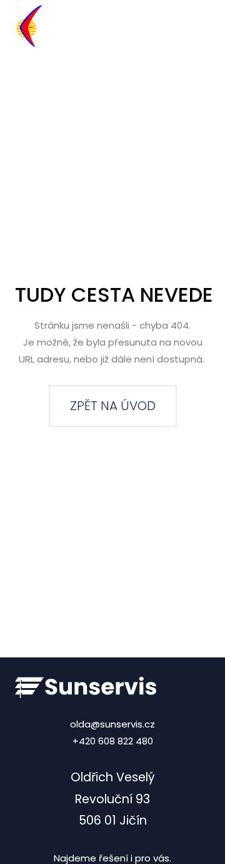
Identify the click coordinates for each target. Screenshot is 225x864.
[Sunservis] (73, 26)
